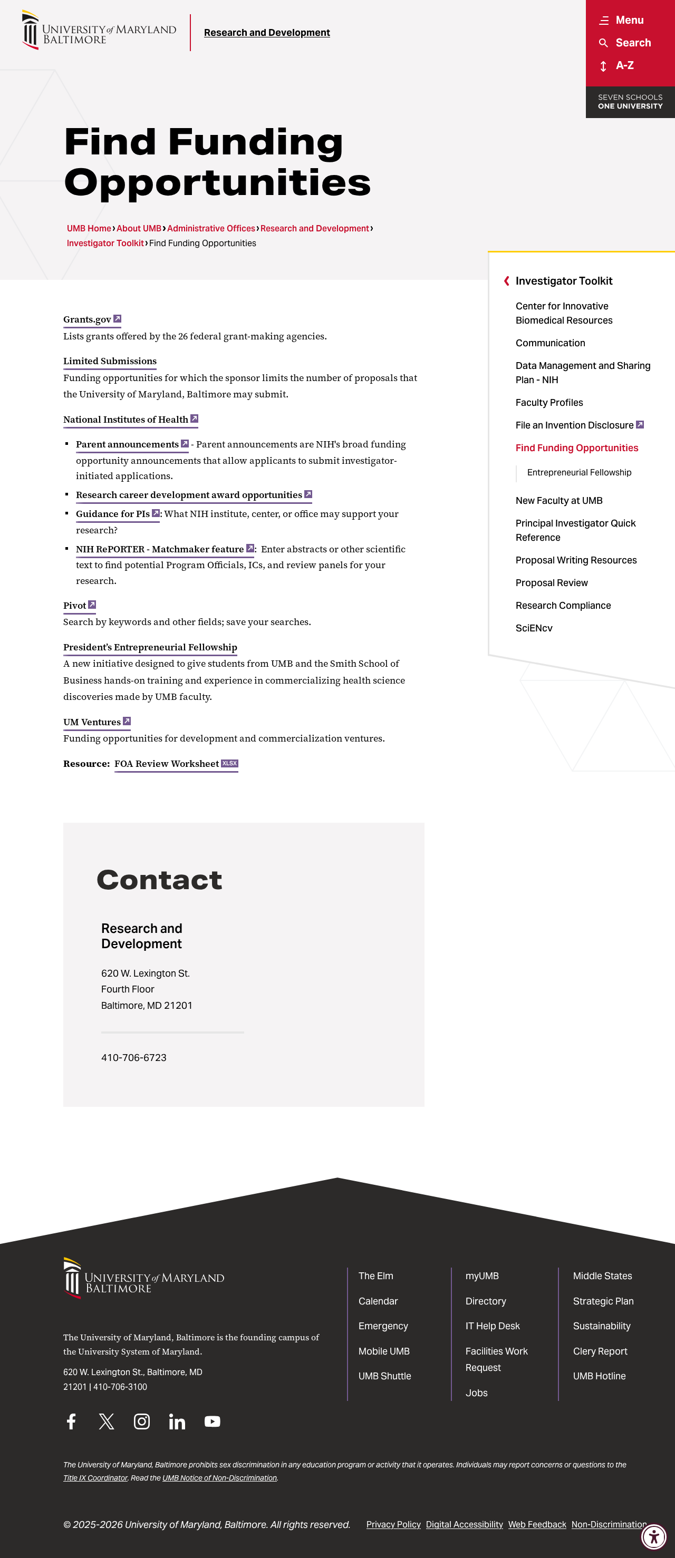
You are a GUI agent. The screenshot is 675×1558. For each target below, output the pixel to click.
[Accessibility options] (654, 1537)
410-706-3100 (120, 1387)
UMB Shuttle (385, 1376)
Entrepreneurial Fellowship (579, 472)
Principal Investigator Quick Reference (576, 530)
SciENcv (534, 628)
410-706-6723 (134, 1057)
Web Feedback (537, 1524)
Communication (550, 343)
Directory (486, 1301)
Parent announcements (127, 444)
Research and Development (267, 32)
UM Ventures (92, 722)
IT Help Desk (493, 1326)
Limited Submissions (110, 361)
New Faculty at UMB (559, 500)
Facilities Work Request (497, 1359)
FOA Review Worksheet (175, 763)
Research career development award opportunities (189, 495)
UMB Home (89, 228)
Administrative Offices (211, 228)
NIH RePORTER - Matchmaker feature (160, 549)
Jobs (477, 1393)
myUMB (482, 1276)
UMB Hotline (599, 1376)
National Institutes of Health (125, 419)
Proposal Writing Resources (576, 560)
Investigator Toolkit (105, 243)
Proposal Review (552, 583)
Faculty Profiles (549, 402)
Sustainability (602, 1326)
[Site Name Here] (99, 29)
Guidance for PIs (113, 514)
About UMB (139, 228)
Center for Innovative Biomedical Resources (564, 313)
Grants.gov (87, 319)
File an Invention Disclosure (575, 425)
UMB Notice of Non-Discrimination (219, 1478)
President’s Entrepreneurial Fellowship (150, 647)
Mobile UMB (384, 1351)
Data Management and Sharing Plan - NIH (583, 372)
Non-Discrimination (609, 1524)
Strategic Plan (603, 1301)
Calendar (378, 1301)
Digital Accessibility (464, 1524)
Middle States (602, 1276)
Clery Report (600, 1351)
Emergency (383, 1326)
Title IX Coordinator (95, 1478)
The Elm (376, 1276)
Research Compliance (563, 605)
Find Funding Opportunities (577, 448)
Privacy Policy (394, 1524)
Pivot (74, 605)
